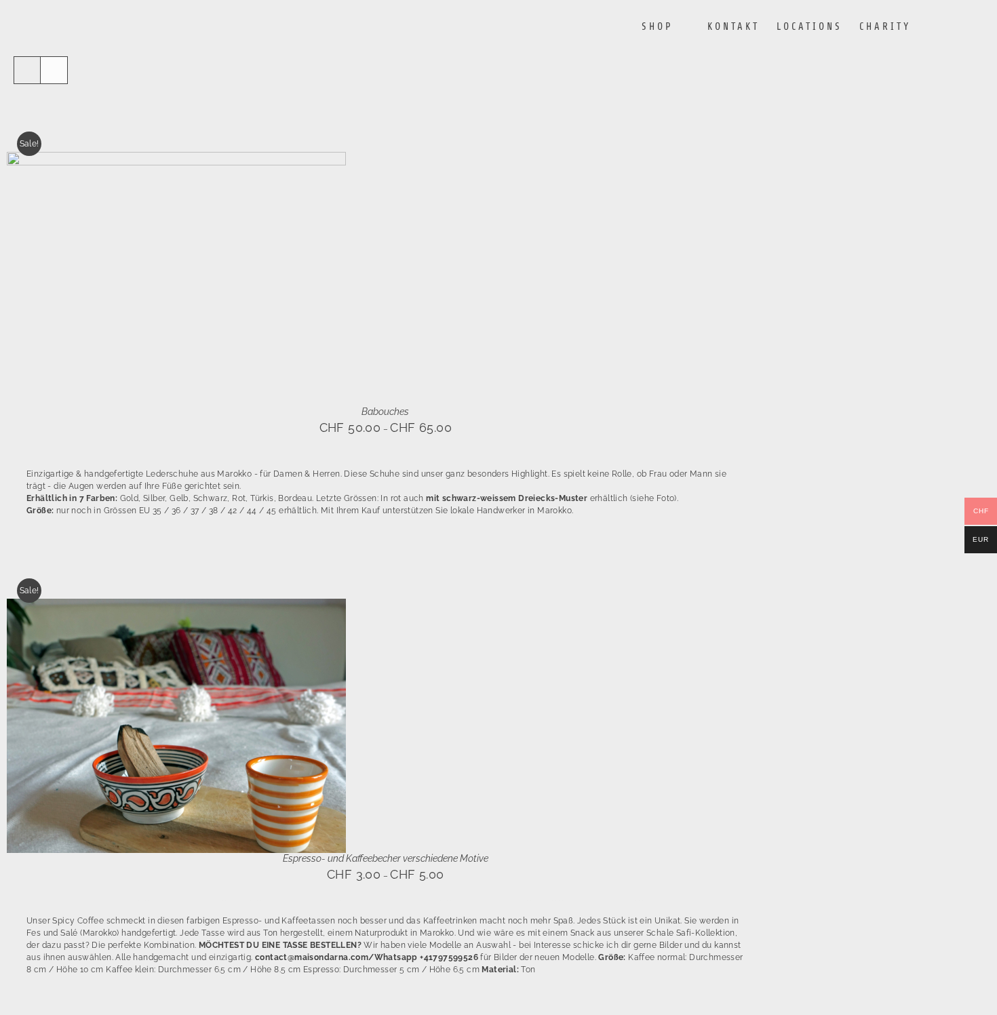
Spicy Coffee (78, 921)
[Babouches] (176, 158)
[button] (961, 26)
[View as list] (54, 70)
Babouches (385, 411)
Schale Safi (668, 933)
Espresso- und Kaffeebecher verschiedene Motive (385, 858)
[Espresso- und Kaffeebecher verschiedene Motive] (176, 605)
